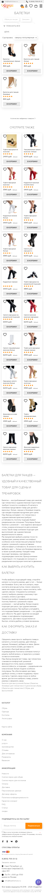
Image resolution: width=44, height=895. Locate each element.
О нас (4, 740)
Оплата (5, 784)
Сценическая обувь (33, 686)
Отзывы (5, 750)
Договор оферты (9, 794)
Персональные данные (11, 791)
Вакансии (6, 760)
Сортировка (7, 38)
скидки (4, 811)
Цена (6, 32)
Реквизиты (6, 757)
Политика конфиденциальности (15, 797)
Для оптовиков (8, 754)
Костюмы (5, 715)
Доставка (6, 787)
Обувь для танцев (11, 19)
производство (8, 747)
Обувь (4, 708)
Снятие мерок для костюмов (14, 780)
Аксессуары (7, 718)
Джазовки (25, 19)
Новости (5, 774)
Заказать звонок (9, 862)
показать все (13, 26)
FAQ (3, 804)
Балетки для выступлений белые (16, 683)
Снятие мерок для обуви (12, 777)
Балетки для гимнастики (13, 688)
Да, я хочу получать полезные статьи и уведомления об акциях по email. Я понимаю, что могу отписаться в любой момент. (22, 834)
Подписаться (34, 826)
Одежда (5, 712)
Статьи (5, 808)
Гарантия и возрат (9, 801)
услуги (4, 743)
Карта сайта (7, 727)
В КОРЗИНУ (12, 71)
